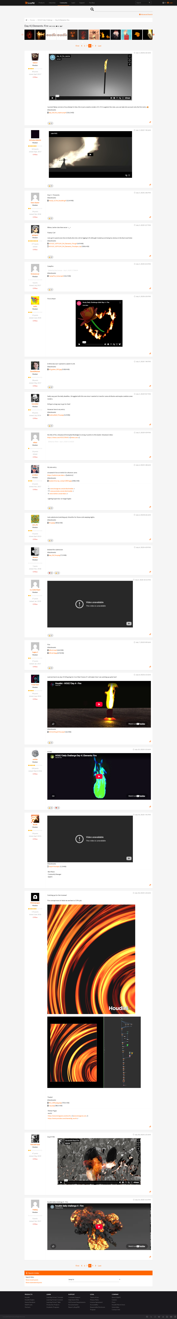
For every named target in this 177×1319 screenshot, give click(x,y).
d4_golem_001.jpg (55, 369)
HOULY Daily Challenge (45, 20)
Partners (27, 1307)
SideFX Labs (28, 1305)
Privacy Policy (94, 1300)
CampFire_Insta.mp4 (56, 276)
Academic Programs (53, 1307)
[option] (29, 35)
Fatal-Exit (35, 685)
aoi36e (35, 759)
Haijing (35, 1210)
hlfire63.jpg (53, 653)
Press (113, 1302)
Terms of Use (94, 1297)
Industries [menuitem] (52, 3)
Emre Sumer (35, 203)
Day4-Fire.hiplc (54, 866)
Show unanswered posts (34, 1282)
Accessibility (94, 1305)
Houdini (27, 1297)
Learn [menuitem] (73, 3)
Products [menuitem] (42, 3)
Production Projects (53, 1305)
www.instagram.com (79, 1116)
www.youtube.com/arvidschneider (61, 491)
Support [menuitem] (82, 3)
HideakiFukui (35, 1144)
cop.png (51, 1106)
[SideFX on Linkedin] (175, 1317)
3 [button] (85, 42)
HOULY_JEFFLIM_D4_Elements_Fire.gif (63, 243)
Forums (32, 20)
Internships (115, 1307)
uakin (35, 306)
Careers (114, 1300)
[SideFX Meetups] (163, 1317)
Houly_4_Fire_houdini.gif (57, 200)
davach (35, 557)
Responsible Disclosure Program (97, 1308)
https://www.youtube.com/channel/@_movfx (62, 1118)
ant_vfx (35, 525)
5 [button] (88, 42)
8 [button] (93, 42)
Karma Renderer (30, 1302)
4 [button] (87, 42)
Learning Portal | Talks (54, 1302)
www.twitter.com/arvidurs (58, 493)
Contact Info (116, 1309)
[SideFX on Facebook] (147, 1317)
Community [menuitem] (63, 3)
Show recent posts (32, 1280)
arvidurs (35, 475)
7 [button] (91, 42)
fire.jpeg (52, 523)
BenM (35, 824)
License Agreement (96, 1302)
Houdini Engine (29, 1300)
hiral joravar (35, 274)
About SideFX (116, 1297)
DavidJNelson (35, 371)
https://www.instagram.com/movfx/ (59, 1116)
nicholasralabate (35, 140)
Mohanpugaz (35, 903)
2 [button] (84, 42)
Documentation (73, 1305)
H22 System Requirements (77, 1302)
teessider (35, 404)
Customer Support (74, 1297)
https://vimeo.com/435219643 (58, 437)
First (77, 46)
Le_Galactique (35, 590)
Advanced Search (147, 14)
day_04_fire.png (54, 555)
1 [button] (82, 42)
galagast (35, 235)
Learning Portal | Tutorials (55, 1297)
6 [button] (90, 42)
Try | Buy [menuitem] (92, 3)
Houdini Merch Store (118, 1305)
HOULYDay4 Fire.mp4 (57, 732)
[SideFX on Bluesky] (159, 1317)
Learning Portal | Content (55, 1300)
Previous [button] (22, 34)
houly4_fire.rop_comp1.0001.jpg (60, 481)
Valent (35, 63)
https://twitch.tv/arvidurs (56, 475)
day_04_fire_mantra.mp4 (57, 112)
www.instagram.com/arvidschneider (61, 488)
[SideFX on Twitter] (151, 1317)
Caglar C (35, 652)
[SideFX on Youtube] (171, 1317)
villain (35, 442)
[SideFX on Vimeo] (167, 1317)
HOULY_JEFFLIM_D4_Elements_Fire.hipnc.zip (65, 246)
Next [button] (153, 34)
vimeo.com (74, 437)
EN (165, 3)
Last (99, 46)
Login (171, 3)
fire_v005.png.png (55, 1103)
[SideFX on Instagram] (155, 1317)
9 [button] (94, 42)
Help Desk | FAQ (73, 1300)
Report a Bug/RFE (74, 1307)
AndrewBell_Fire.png (56, 415)
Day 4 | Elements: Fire (62, 20)
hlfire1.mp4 (53, 650)
